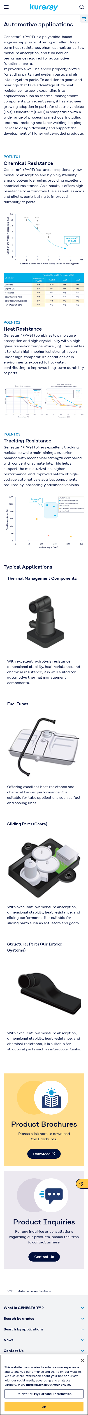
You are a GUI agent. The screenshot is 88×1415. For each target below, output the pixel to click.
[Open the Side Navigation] (84, 19)
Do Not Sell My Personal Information (44, 1394)
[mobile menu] (6, 6)
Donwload (42, 1154)
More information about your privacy (45, 1384)
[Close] (83, 1361)
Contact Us (44, 1257)
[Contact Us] (82, 1184)
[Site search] (82, 7)
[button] (44, 1307)
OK (44, 1406)
